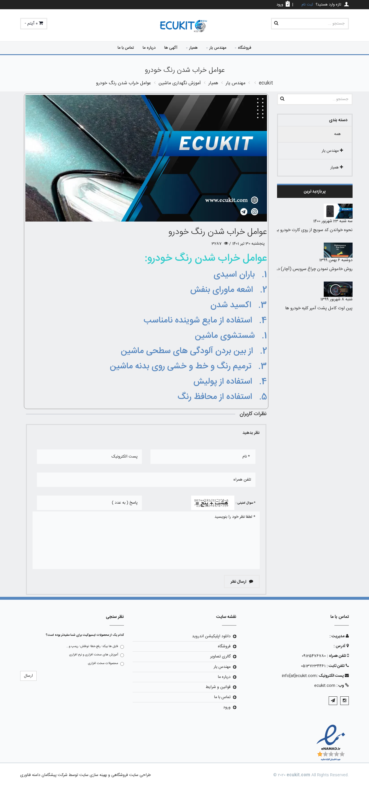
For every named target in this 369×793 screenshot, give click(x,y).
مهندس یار (217, 47)
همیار (193, 47)
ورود (227, 707)
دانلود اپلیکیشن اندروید (211, 636)
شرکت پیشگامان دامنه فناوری (43, 775)
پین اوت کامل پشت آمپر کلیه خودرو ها (319, 308)
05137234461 (313, 666)
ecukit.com (324, 685)
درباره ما (149, 47)
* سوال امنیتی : (245, 503)
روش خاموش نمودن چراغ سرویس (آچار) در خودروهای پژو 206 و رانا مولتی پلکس (281, 269)
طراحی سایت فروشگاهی (130, 775)
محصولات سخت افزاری (103, 663)
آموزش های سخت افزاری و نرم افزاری (93, 654)
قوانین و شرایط (218, 687)
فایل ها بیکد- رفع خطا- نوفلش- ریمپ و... (92, 646)
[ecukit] (184, 26)
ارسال (28, 675)
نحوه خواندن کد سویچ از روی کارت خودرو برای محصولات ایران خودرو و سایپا (286, 230)
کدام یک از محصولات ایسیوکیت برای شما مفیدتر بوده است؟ (85, 635)
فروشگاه (244, 47)
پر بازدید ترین (314, 191)
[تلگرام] (333, 700)
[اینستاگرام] (344, 700)
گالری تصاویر (220, 656)
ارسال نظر (239, 581)
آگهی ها (171, 47)
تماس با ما (126, 47)
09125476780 (314, 656)
